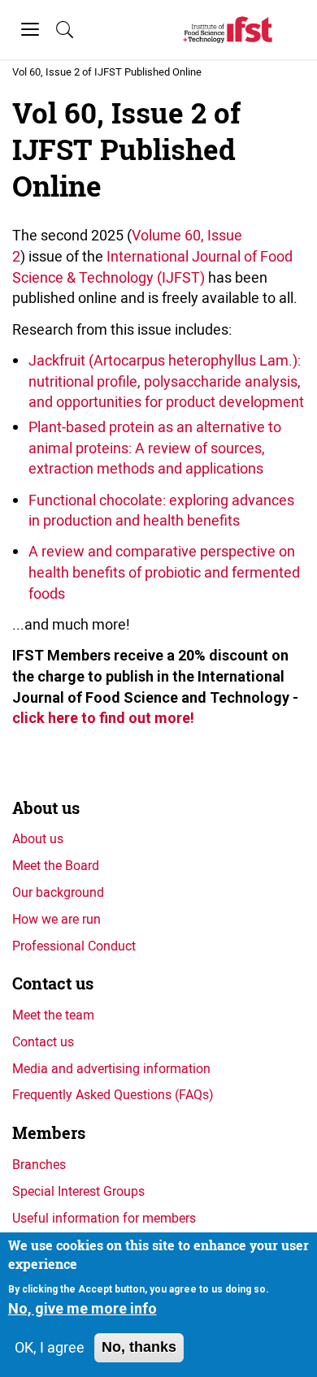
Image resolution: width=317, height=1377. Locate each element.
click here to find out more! (103, 717)
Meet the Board (55, 865)
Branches (39, 1164)
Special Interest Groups (78, 1191)
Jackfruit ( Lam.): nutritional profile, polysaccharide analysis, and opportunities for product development (166, 380)
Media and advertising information (111, 1068)
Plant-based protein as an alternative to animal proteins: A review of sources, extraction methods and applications (154, 447)
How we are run (56, 919)
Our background (58, 892)
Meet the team (53, 1015)
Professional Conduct (74, 946)
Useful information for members (104, 1218)
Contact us (52, 983)
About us (46, 808)
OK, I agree (50, 1347)
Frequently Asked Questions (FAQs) (113, 1094)
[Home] (227, 29)
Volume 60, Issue (187, 235)
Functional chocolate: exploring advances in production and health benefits (161, 510)
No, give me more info (82, 1308)
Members (48, 1133)
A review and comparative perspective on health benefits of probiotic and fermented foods (164, 571)
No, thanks (139, 1347)
